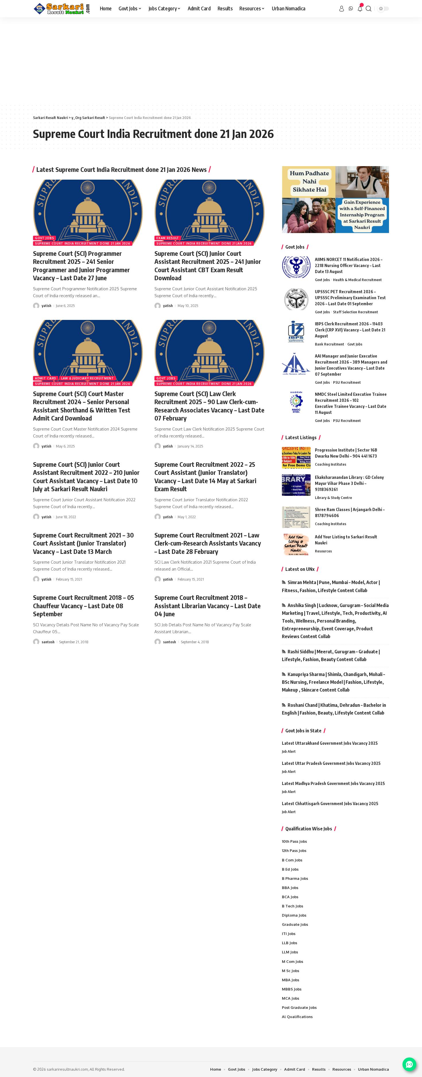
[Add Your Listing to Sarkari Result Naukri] (296, 544)
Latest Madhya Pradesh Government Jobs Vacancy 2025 (333, 783)
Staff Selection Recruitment (355, 312)
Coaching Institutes (330, 464)
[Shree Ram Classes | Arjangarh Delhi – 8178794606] (296, 517)
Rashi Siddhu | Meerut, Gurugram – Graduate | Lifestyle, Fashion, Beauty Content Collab (331, 655)
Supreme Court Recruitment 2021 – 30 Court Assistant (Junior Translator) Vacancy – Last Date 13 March (83, 543)
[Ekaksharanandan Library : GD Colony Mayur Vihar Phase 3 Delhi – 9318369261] (296, 485)
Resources (323, 551)
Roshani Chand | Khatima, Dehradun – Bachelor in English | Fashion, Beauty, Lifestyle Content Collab (334, 709)
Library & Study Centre (333, 497)
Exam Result (167, 238)
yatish (46, 305)
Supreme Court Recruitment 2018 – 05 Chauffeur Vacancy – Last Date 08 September (83, 605)
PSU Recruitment (347, 382)
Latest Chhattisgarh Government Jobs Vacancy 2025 (330, 803)
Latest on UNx (300, 569)
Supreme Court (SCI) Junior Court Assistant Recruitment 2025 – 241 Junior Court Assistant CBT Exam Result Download (207, 265)
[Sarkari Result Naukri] (62, 8)
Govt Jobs (44, 238)
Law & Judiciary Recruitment (87, 378)
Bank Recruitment (329, 344)
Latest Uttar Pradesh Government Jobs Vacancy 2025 (331, 763)
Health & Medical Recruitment (357, 279)
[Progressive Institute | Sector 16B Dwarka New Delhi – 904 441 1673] (296, 458)
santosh (48, 642)
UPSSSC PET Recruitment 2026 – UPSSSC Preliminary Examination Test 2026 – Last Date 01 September (350, 297)
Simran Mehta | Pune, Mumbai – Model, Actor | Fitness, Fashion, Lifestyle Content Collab (331, 586)
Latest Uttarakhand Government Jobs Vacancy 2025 (330, 743)
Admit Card (45, 378)
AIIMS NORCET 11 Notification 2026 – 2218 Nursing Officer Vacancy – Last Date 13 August (348, 265)
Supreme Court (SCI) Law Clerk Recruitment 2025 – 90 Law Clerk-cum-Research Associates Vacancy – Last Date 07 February (209, 405)
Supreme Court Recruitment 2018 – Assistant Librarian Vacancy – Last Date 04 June (207, 605)
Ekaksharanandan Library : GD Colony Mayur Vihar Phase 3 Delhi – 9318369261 (349, 483)
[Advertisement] (211, 60)
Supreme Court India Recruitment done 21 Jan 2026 (82, 243)
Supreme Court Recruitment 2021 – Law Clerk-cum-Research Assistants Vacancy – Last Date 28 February (207, 543)
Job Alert (289, 751)
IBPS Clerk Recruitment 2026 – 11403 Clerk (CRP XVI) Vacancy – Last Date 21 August (350, 329)
